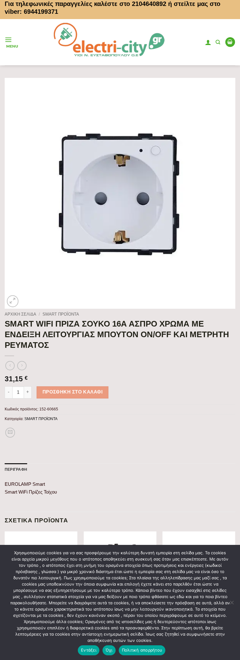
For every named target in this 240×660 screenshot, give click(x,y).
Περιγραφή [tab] (16, 469)
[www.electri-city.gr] (111, 42)
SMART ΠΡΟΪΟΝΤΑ (60, 314)
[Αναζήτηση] (218, 42)
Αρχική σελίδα (20, 314)
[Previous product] (22, 365)
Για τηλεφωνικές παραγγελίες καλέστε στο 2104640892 (85, 3)
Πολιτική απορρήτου (142, 649)
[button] (11, 42)
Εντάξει (88, 649)
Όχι (109, 649)
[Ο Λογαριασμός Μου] (208, 42)
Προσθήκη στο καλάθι (72, 391)
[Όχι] (231, 604)
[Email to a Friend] (10, 433)
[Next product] (10, 365)
